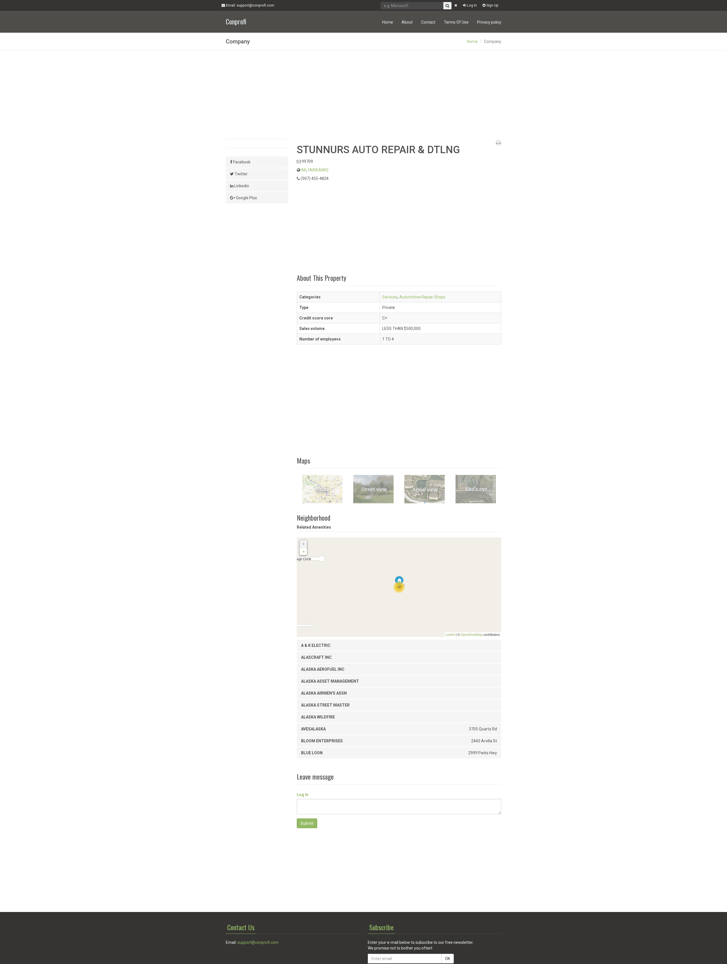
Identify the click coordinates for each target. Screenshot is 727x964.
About (407, 22)
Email (249, 5)
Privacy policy (489, 22)
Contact (428, 22)
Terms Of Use (456, 22)
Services (390, 297)
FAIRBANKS (318, 170)
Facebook (241, 162)
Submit (307, 823)
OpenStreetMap (471, 634)
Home (387, 22)
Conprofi (236, 21)
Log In (471, 5)
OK (447, 958)
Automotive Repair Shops (422, 297)
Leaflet (450, 634)
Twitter (241, 174)
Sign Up (492, 5)
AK (303, 170)
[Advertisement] (363, 94)
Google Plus (246, 198)
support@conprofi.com (258, 942)
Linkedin (241, 186)
